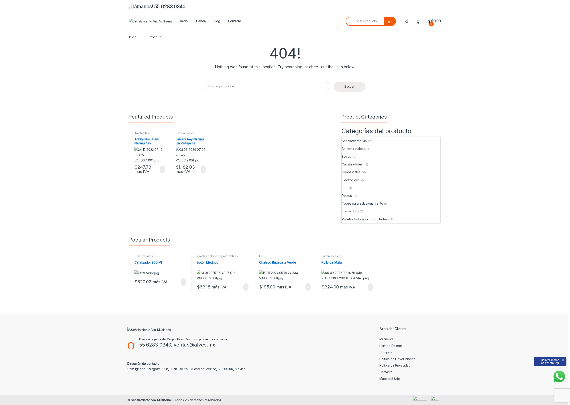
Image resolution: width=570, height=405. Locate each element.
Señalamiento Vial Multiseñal (151, 400)
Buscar (349, 86)
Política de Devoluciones (397, 359)
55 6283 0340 (155, 345)
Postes (347, 195)
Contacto (234, 21)
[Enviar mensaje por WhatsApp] (559, 376)
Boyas (346, 156)
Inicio (184, 21)
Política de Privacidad (395, 365)
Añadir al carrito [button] (160, 169)
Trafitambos (142, 133)
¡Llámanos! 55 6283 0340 (157, 6)
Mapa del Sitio (389, 379)
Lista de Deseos (391, 346)
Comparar (386, 352)
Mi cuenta (386, 339)
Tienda (200, 21)
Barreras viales (185, 133)
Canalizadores (352, 164)
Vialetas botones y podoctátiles (364, 219)
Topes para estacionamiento (362, 203)
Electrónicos (350, 180)
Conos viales (351, 172)
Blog (217, 21)
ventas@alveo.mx (194, 345)
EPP (345, 188)
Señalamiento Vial (354, 141)
